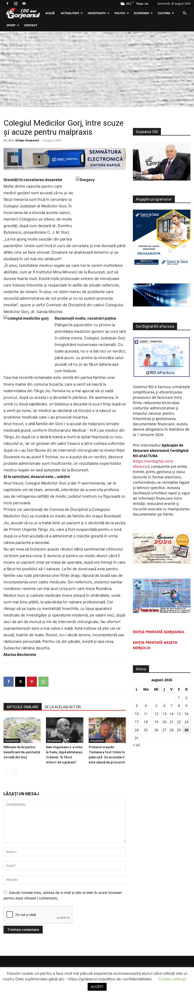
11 (146, 713)
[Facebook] (7, 3)
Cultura (164, 13)
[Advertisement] (97, 69)
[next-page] (15, 772)
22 (179, 721)
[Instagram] (15, 3)
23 (186, 721)
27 (164, 729)
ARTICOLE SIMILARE (23, 707)
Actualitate (70, 13)
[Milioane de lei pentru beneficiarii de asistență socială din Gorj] (22, 730)
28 (171, 729)
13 (164, 713)
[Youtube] (24, 3)
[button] (184, 13)
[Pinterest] (32, 682)
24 (137, 729)
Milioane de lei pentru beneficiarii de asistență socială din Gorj (22, 752)
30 (186, 729)
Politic (119, 13)
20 (164, 721)
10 (137, 713)
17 (137, 721)
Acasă (50, 13)
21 (171, 721)
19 (156, 721)
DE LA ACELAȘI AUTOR (63, 707)
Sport (11, 25)
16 (186, 713)
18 (146, 721)
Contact (30, 25)
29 (179, 729)
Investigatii (97, 13)
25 (146, 729)
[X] (20, 682)
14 (171, 713)
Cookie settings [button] (172, 979)
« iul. (137, 744)
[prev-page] (7, 772)
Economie (141, 13)
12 (156, 713)
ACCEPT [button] (97, 987)
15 (179, 713)
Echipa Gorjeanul (27, 140)
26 (156, 729)
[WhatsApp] (43, 682)
